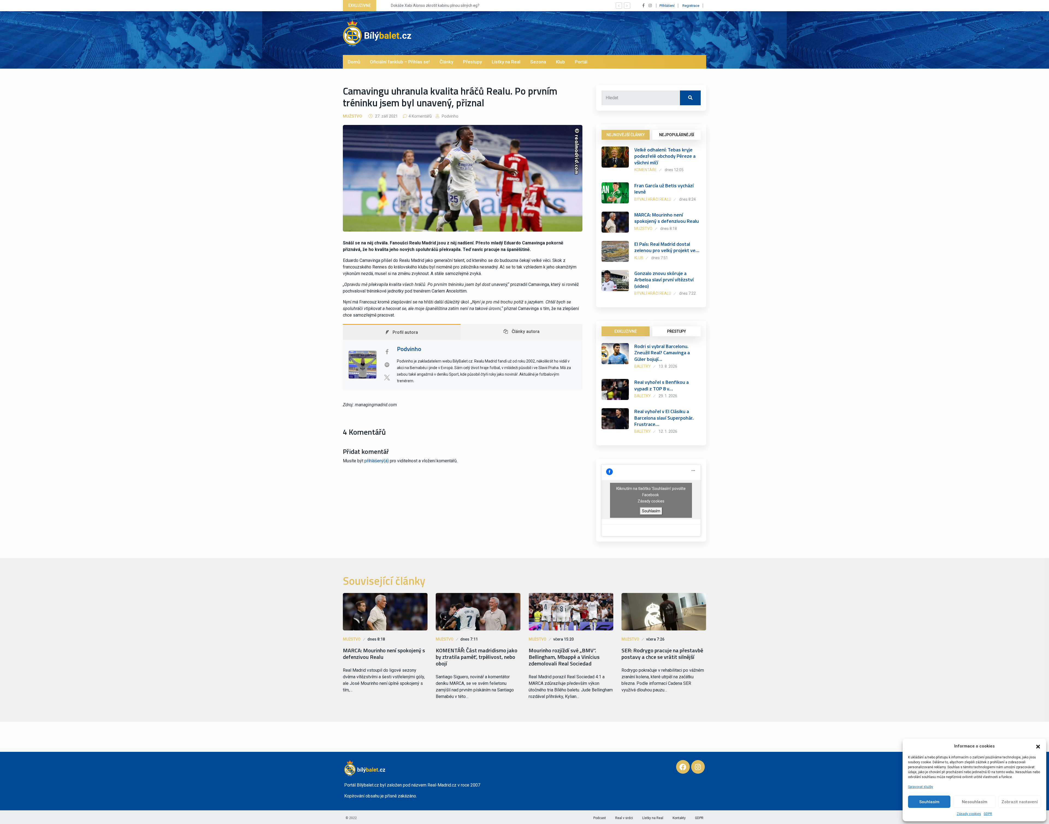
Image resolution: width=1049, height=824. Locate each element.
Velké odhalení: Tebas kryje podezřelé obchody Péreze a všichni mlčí (665, 156)
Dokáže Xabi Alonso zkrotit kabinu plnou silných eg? (426, 5)
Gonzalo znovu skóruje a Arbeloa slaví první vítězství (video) (664, 280)
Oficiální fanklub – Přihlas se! (400, 62)
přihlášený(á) (376, 460)
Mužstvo (352, 116)
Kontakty (679, 818)
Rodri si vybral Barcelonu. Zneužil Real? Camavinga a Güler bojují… (662, 353)
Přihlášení (666, 6)
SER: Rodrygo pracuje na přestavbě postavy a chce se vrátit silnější (662, 653)
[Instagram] (698, 767)
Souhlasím (929, 801)
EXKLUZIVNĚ (625, 331)
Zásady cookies (969, 814)
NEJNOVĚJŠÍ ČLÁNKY (625, 135)
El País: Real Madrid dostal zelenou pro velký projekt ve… (666, 247)
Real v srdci (624, 818)
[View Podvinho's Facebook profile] (386, 352)
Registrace (690, 6)
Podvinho (449, 116)
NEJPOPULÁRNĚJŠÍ (676, 135)
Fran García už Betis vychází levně (664, 188)
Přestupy (472, 62)
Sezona (538, 62)
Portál (581, 62)
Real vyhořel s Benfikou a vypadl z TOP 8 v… (661, 385)
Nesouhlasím (974, 801)
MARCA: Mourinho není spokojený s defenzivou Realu (666, 218)
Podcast (599, 818)
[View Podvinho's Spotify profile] (386, 364)
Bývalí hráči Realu (652, 199)
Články (446, 62)
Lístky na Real (506, 62)
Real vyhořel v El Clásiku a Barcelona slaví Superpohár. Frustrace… (664, 418)
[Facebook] (683, 767)
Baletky (642, 366)
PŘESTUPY (676, 331)
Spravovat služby (920, 787)
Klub (560, 62)
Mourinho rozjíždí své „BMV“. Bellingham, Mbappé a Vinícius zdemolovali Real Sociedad (564, 657)
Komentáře (645, 170)
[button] (1038, 746)
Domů (354, 62)
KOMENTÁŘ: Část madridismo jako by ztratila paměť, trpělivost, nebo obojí (476, 657)
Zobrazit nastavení (1019, 801)
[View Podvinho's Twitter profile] (386, 377)
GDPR (988, 814)
